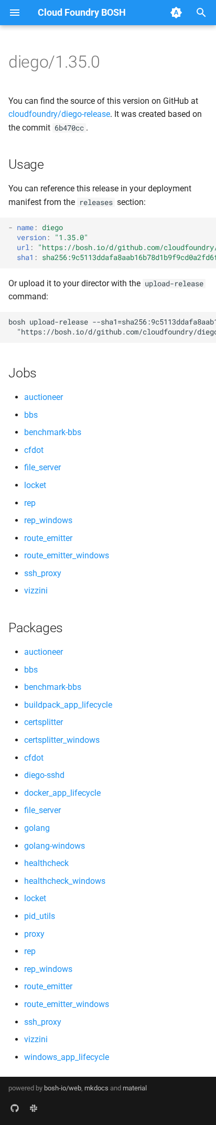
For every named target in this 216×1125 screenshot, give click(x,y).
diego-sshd (44, 775)
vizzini (36, 591)
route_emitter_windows (66, 555)
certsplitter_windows (62, 740)
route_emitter (48, 538)
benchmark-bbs (52, 432)
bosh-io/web (62, 1088)
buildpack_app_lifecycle (68, 705)
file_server (42, 467)
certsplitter (43, 722)
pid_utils (39, 916)
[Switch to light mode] (176, 12)
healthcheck (46, 863)
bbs (31, 415)
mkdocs (96, 1088)
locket (35, 485)
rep (30, 503)
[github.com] (14, 1108)
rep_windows (48, 520)
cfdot (34, 450)
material (135, 1088)
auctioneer (43, 397)
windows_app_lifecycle (66, 1057)
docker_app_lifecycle (62, 793)
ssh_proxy (42, 573)
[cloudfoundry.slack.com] (33, 1108)
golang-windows (54, 846)
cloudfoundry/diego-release (59, 114)
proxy (34, 934)
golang (37, 828)
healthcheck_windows (64, 881)
